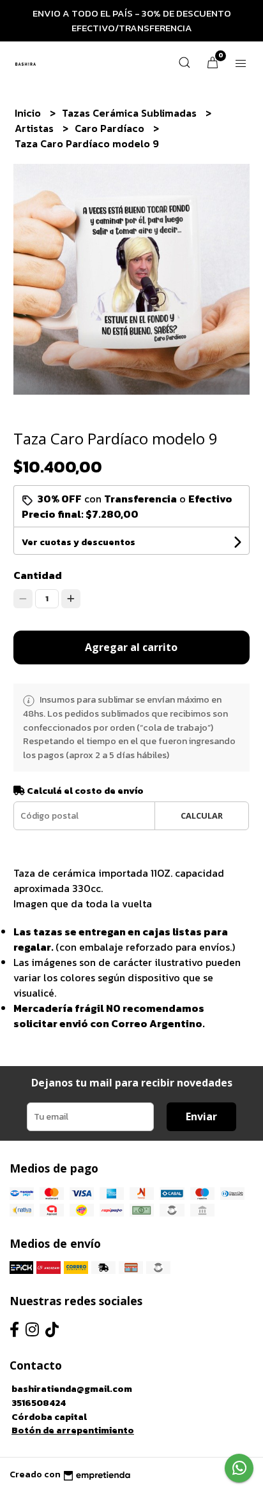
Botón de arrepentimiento (72, 1430)
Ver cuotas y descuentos (78, 542)
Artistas (35, 128)
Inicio (29, 113)
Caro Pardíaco (111, 128)
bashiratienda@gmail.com (71, 1389)
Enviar (201, 1116)
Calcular (202, 815)
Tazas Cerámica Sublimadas (130, 113)
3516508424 (38, 1403)
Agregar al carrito (131, 647)
